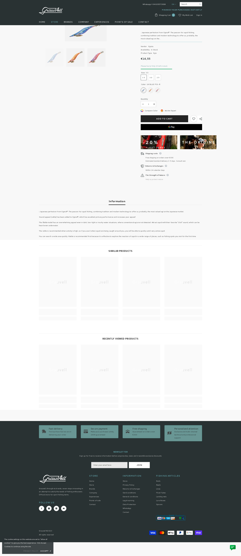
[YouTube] (129, 295)
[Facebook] (112, 295)
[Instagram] (117, 295)
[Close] (153, 245)
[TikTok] (123, 295)
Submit (120, 283)
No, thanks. (122, 302)
